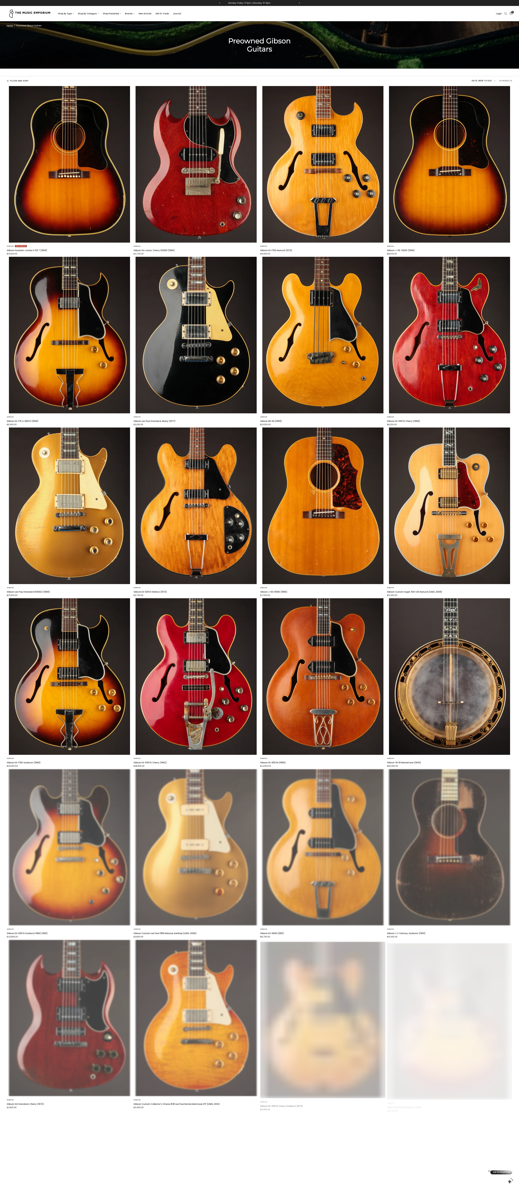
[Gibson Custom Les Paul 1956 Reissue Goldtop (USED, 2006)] (196, 847)
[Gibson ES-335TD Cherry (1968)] (449, 335)
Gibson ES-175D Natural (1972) (276, 250)
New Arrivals (145, 13)
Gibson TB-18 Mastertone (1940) (404, 762)
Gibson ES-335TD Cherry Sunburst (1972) (281, 1104)
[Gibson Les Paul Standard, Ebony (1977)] (196, 335)
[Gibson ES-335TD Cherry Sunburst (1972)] (323, 1018)
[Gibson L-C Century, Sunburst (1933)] (449, 847)
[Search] (505, 13)
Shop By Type (65, 13)
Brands (129, 13)
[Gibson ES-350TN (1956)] (323, 676)
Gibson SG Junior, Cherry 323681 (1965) (154, 250)
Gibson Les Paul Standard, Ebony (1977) (154, 421)
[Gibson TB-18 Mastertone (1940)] (449, 676)
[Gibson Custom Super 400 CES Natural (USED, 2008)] (449, 506)
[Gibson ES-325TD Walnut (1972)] (196, 506)
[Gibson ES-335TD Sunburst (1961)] (449, 1018)
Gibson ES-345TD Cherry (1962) (150, 762)
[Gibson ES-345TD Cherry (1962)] (196, 676)
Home (10, 25)
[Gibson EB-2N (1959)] (323, 335)
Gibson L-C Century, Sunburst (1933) (406, 933)
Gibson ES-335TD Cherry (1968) (403, 421)
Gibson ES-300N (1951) (272, 933)
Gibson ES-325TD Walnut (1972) (150, 591)
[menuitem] (66, 14)
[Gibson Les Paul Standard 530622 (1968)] (69, 506)
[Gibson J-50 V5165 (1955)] (323, 506)
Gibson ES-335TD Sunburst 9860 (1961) (27, 933)
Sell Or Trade (162, 13)
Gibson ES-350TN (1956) (273, 762)
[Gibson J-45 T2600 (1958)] (449, 164)
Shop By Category (87, 13)
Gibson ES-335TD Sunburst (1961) (404, 1104)
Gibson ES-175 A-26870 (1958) (22, 421)
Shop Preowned (111, 13)
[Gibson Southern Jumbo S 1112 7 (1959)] (69, 164)
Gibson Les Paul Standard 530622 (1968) (28, 591)
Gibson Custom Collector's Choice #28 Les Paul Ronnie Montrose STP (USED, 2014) (177, 1104)
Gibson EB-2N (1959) (271, 421)
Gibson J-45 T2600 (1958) (401, 250)
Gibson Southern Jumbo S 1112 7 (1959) (27, 250)
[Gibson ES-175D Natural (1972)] (323, 164)
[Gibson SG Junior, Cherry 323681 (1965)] (196, 164)
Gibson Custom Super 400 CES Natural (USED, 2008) (414, 591)
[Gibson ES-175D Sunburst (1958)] (69, 676)
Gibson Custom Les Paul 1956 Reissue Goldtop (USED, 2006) (165, 933)
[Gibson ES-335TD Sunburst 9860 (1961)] (69, 847)
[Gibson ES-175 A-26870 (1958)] (69, 335)
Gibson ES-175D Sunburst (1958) (24, 762)
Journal (177, 13)
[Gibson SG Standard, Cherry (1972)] (69, 1018)
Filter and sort (19, 81)
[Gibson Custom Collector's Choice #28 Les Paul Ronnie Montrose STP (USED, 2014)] (196, 1018)
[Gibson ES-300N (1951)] (323, 847)
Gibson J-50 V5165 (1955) (273, 591)
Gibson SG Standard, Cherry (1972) (25, 1104)
